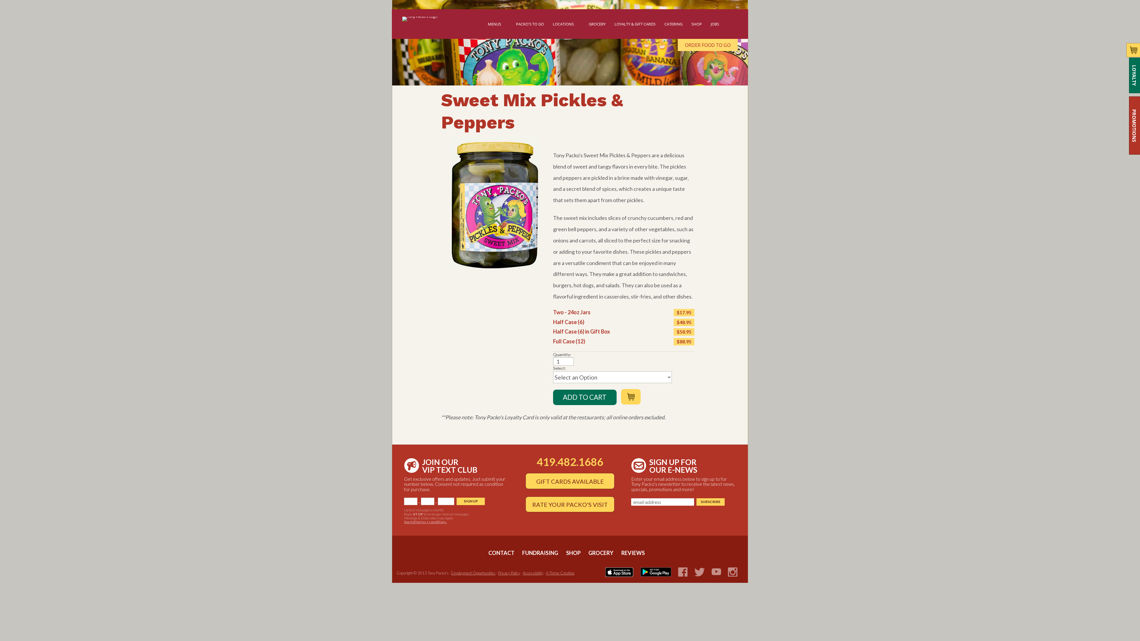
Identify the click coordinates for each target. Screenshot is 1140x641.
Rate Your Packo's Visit (570, 504)
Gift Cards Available (570, 481)
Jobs (715, 24)
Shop (696, 24)
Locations (563, 24)
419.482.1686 (570, 461)
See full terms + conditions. (425, 522)
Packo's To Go (530, 24)
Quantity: (562, 355)
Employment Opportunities (473, 573)
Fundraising (540, 553)
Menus (494, 24)
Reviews (633, 553)
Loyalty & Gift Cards (635, 24)
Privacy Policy (509, 573)
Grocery (597, 24)
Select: (559, 368)
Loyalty (1134, 75)
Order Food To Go (708, 45)
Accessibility (533, 573)
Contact (501, 553)
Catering (673, 24)
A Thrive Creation (560, 573)
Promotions (1134, 125)
